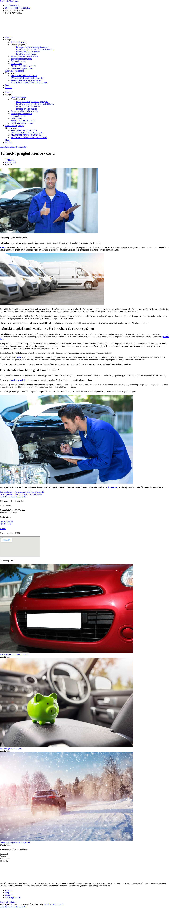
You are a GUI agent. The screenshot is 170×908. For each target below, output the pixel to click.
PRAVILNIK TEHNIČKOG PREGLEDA (29, 83)
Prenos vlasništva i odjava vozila (24, 56)
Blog (7, 85)
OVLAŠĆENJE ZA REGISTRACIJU (27, 78)
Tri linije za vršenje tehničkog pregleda (32, 47)
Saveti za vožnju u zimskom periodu (15, 842)
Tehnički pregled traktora (26, 54)
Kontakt (8, 87)
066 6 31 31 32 (6, 522)
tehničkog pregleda (17, 380)
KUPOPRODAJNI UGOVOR (24, 75)
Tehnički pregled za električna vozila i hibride (35, 49)
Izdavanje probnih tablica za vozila (14, 654)
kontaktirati (113, 487)
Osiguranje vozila (18, 61)
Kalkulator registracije (14, 71)
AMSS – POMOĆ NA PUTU (23, 66)
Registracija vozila (18, 42)
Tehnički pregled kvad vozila (28, 52)
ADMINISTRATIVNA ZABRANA (26, 80)
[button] (85, 854)
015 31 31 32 (5, 524)
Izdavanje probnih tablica (21, 59)
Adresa (3, 528)
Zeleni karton (16, 63)
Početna (8, 37)
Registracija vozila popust (11, 748)
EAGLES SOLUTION (54, 904)
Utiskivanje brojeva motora (22, 68)
